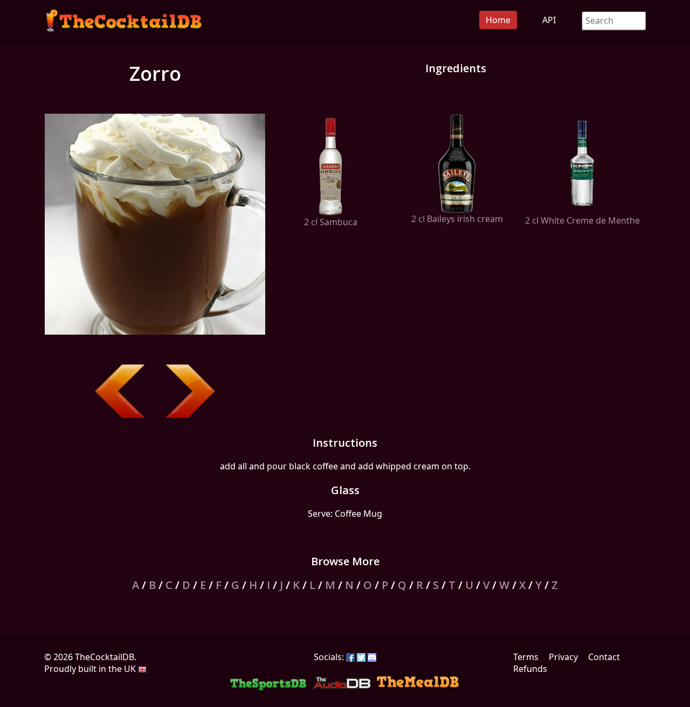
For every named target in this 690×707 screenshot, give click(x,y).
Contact (604, 657)
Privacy (563, 657)
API (549, 20)
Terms (526, 657)
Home (498, 20)
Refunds (530, 669)
